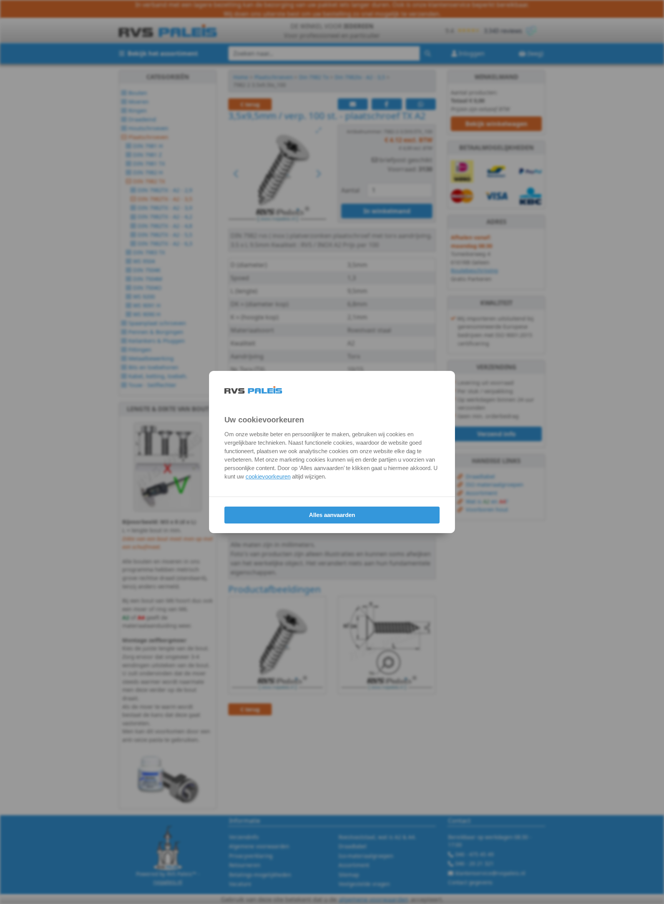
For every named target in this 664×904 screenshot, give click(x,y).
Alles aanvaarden (332, 515)
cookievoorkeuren (268, 476)
